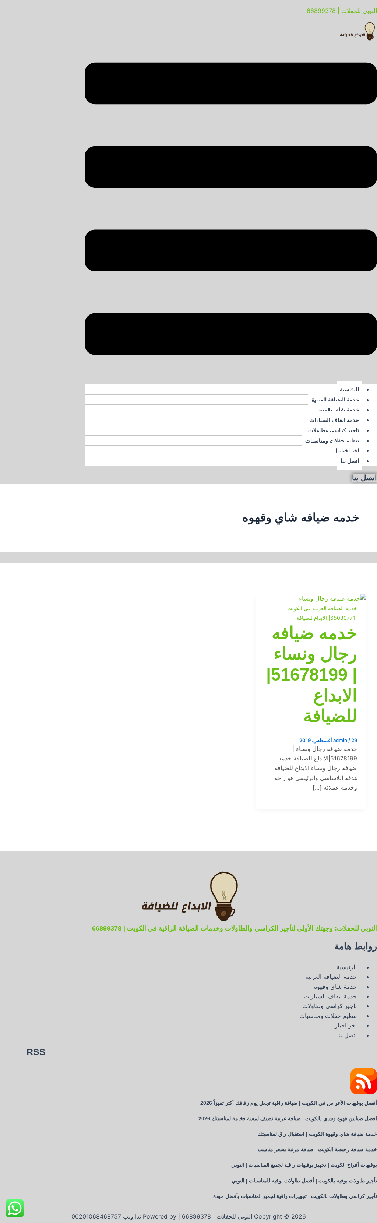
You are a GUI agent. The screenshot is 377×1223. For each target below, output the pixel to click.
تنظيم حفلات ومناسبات (332, 440)
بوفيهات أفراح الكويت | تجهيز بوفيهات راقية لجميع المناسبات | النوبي (304, 1165)
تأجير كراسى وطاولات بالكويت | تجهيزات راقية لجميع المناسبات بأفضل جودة (295, 1196)
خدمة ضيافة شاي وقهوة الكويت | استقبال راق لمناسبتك (317, 1134)
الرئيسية (349, 389)
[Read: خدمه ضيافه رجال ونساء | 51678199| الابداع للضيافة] (332, 598)
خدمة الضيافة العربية (335, 400)
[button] (231, 210)
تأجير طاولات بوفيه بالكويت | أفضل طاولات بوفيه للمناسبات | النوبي (304, 1181)
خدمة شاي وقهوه (339, 410)
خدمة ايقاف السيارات (334, 420)
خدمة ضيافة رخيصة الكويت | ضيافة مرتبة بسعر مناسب (317, 1149)
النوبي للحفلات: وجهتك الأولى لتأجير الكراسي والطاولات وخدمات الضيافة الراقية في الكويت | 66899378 (234, 928)
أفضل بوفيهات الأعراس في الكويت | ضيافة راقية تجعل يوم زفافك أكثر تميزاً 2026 (288, 1103)
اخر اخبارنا (347, 450)
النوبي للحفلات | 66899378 (342, 10)
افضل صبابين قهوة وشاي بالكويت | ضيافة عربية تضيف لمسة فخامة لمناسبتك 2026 (287, 1118)
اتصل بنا (350, 461)
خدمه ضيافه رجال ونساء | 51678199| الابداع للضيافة (311, 674)
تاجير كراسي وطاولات (333, 430)
